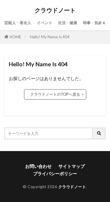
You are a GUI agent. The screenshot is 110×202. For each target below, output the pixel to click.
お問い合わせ (38, 166)
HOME (15, 36)
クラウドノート (55, 10)
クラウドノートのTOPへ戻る (55, 94)
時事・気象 (92, 22)
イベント (44, 22)
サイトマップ (71, 166)
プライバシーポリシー (55, 173)
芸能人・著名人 (17, 22)
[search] (99, 133)
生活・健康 (67, 22)
